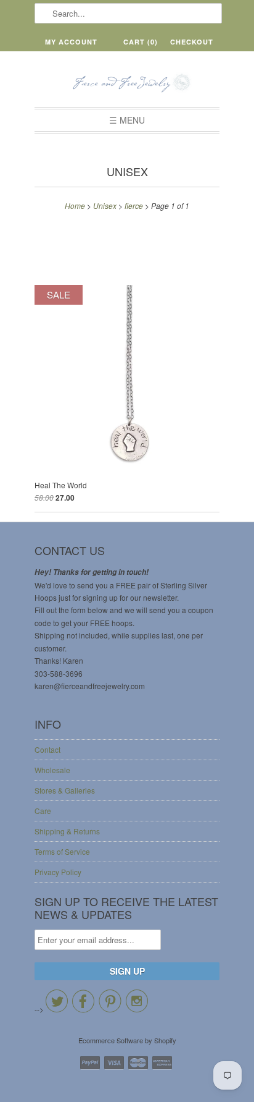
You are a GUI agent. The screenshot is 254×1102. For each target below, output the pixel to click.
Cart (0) (140, 41)
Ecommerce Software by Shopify (127, 1040)
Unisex (127, 171)
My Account (71, 41)
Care (43, 810)
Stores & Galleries (65, 790)
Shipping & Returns (67, 831)
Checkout (191, 41)
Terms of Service (62, 851)
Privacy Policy (58, 872)
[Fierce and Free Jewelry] (127, 84)
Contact (47, 749)
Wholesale (52, 770)
